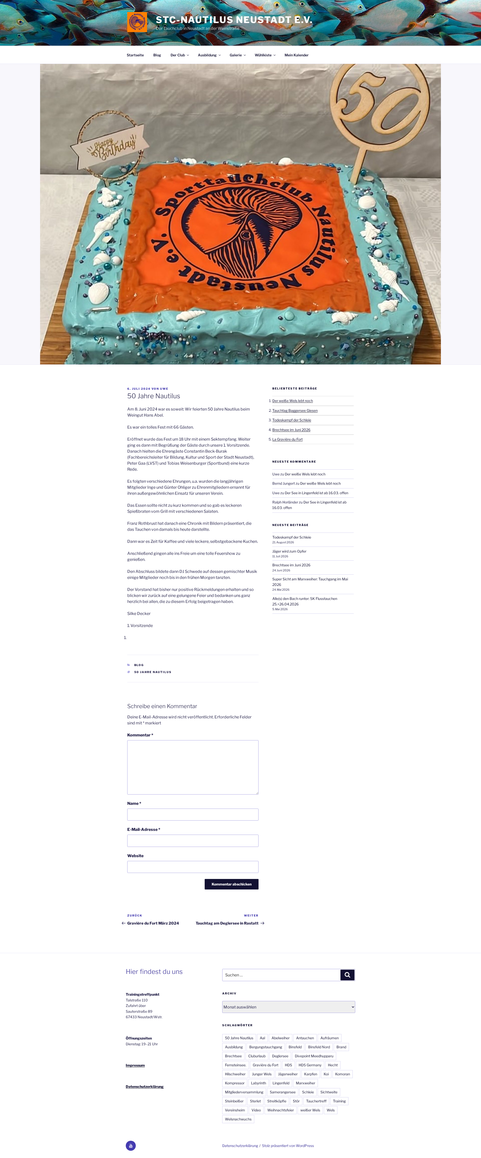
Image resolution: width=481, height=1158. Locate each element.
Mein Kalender (297, 55)
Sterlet (255, 1101)
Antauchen (305, 1038)
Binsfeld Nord (319, 1047)
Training (339, 1101)
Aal (262, 1038)
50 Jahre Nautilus (153, 672)
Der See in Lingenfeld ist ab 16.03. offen (316, 493)
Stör (296, 1101)
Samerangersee (283, 1092)
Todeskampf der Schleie (291, 420)
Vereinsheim (235, 1110)
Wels (331, 1110)
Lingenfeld (281, 1083)
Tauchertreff (316, 1101)
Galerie (236, 55)
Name (134, 803)
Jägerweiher (288, 1074)
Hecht (333, 1065)
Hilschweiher (235, 1074)
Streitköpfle (276, 1101)
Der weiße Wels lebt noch (292, 401)
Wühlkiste (263, 55)
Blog (157, 55)
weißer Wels (310, 1110)
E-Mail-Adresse (143, 829)
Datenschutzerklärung (145, 1086)
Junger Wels (262, 1074)
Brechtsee (233, 1056)
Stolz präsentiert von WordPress (288, 1145)
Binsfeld (295, 1047)
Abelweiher (281, 1038)
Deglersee (280, 1056)
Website (135, 855)
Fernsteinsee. (235, 1065)
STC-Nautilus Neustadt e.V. (234, 19)
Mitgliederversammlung (244, 1092)
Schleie (308, 1092)
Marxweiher (305, 1083)
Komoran (342, 1074)
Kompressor (235, 1083)
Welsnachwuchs (238, 1119)
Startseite (135, 55)
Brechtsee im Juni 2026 (291, 430)
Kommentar (140, 735)
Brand (341, 1047)
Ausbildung (207, 55)
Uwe (164, 389)
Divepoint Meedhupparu (314, 1056)
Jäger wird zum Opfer (289, 551)
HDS (288, 1065)
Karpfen (310, 1074)
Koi (326, 1074)
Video (256, 1110)
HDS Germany (310, 1065)
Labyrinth (258, 1083)
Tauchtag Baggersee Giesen (295, 410)
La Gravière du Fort (287, 439)
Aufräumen (329, 1038)
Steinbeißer (234, 1101)
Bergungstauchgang (265, 1047)
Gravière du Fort (265, 1065)
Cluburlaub (257, 1056)
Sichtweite (328, 1092)
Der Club (178, 55)
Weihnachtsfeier (280, 1110)
